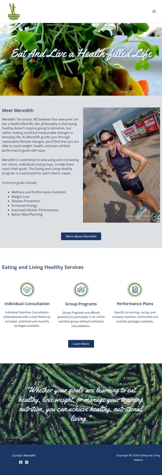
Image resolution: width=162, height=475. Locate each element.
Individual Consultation (27, 303)
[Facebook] (21, 462)
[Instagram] (26, 462)
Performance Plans (135, 303)
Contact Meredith (24, 455)
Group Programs (81, 303)
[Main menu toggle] (154, 11)
